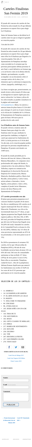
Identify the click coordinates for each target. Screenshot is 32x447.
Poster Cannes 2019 (16, 361)
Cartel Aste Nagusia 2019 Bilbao (16, 358)
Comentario (6, 391)
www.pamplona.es (7, 105)
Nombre (5, 377)
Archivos (16, 439)
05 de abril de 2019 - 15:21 (12, 17)
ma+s (7, 2)
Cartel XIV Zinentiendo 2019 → (23, 419)
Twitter (16, 347)
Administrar (27, 439)
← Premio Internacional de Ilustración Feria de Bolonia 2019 (8, 420)
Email (23, 347)
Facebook (9, 347)
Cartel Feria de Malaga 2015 (16, 355)
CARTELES (25, 17)
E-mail (9, 384)
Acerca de (5, 439)
